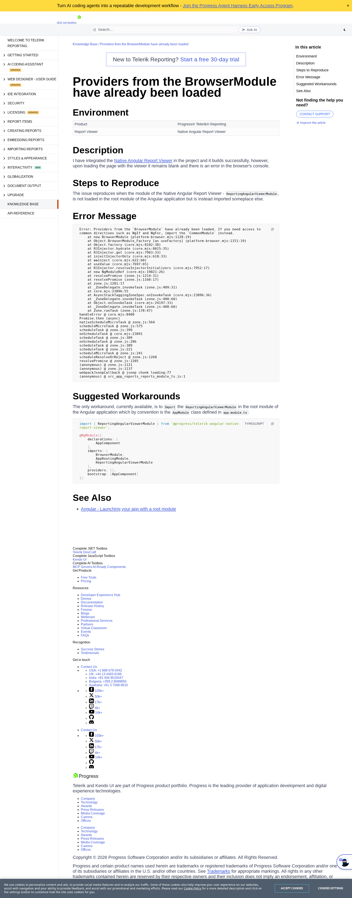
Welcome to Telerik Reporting (26, 43)
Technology (89, 802)
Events (86, 631)
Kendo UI (79, 559)
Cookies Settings (330, 888)
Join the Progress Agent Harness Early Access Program (238, 5)
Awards (86, 806)
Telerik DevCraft (84, 552)
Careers (86, 817)
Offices (86, 820)
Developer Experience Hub (100, 595)
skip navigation (66, 22)
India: (106, 677)
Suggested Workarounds (126, 396)
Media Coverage (93, 813)
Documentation (92, 602)
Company (88, 798)
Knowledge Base (23, 204)
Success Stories (92, 649)
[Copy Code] (272, 229)
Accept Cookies (292, 888)
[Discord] (91, 723)
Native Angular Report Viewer (143, 160)
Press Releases (92, 809)
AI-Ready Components (109, 567)
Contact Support (315, 114)
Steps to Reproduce (116, 183)
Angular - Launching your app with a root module (128, 508)
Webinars (88, 617)
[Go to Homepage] (79, 22)
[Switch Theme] (344, 30)
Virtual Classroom (94, 628)
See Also (92, 498)
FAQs (85, 635)
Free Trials (88, 577)
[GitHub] (91, 718)
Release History (92, 606)
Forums (86, 609)
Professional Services (96, 620)
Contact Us (89, 666)
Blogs (85, 613)
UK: (105, 674)
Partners (87, 624)
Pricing (86, 581)
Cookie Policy (192, 888)
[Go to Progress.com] (86, 778)
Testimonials (90, 653)
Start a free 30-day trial (209, 59)
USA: (105, 670)
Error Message (104, 216)
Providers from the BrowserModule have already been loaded (144, 44)
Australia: (108, 685)
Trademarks (218, 871)
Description (98, 150)
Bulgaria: (107, 681)
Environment (101, 112)
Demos (86, 598)
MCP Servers (82, 567)
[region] (176, 888)
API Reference (21, 213)
